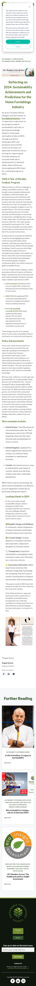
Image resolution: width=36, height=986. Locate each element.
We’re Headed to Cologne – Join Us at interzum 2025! (18, 811)
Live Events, (16, 802)
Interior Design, (17, 59)
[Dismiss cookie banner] (29, 7)
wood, (29, 800)
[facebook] (4, 674)
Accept (18, 41)
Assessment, (11, 868)
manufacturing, (14, 807)
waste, (28, 864)
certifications (18, 871)
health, (26, 868)
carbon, (23, 864)
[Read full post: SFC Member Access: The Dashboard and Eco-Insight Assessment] (18, 843)
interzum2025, (22, 804)
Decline (18, 46)
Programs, (18, 800)
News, (24, 800)
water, (9, 866)
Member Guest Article (23, 61)
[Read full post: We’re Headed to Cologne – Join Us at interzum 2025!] (18, 784)
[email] (14, 674)
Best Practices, (25, 802)
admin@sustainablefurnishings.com (18, 968)
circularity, (13, 804)
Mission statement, (22, 866)
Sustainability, (7, 59)
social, (13, 866)
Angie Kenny (7, 663)
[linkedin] (9, 674)
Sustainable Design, (8, 61)
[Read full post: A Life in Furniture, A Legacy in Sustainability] (18, 727)
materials (23, 807)
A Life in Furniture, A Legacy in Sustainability (18, 756)
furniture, (8, 802)
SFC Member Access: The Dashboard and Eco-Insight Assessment (18, 876)
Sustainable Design (23, 752)
